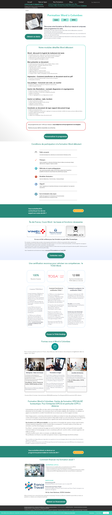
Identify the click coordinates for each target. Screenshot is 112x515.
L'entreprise (54, 509)
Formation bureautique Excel (77, 509)
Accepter (106, 513)
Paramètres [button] (91, 513)
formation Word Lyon (36, 508)
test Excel (43, 417)
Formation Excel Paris (61, 507)
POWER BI (84, 6)
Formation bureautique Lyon (40, 507)
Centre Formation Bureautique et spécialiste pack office (62, 4)
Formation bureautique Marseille (51, 507)
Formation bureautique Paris (29, 507)
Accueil (50, 509)
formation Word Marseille (44, 508)
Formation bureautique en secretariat (80, 507)
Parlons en (31, 128)
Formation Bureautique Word (64, 509)
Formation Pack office (69, 507)
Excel (65, 6)
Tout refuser (98, 513)
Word (68, 6)
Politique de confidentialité (69, 513)
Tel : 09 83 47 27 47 (96, 2)
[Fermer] (110, 513)
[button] (42, 2)
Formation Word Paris (28, 508)
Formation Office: (53, 6)
